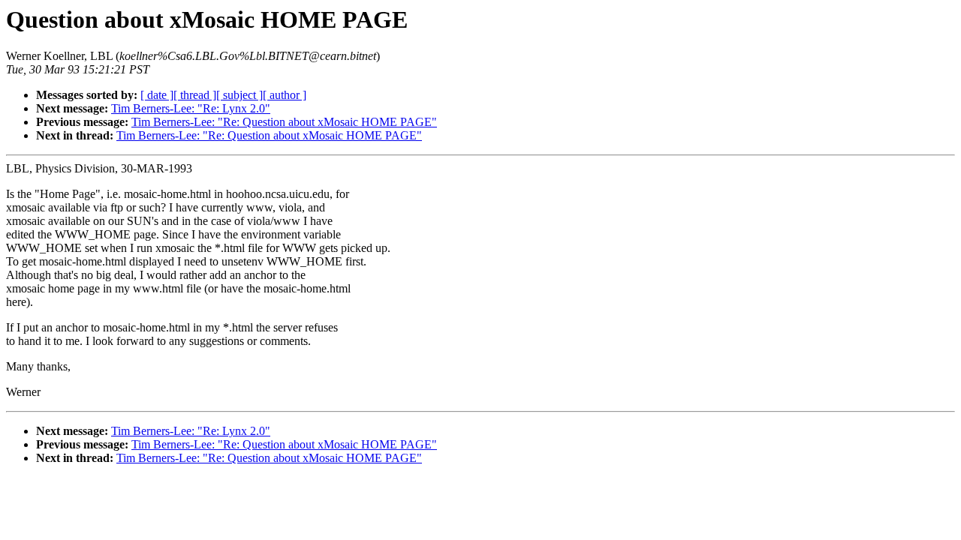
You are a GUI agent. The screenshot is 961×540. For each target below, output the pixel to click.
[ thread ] (194, 94)
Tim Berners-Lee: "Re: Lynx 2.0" (190, 108)
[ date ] (156, 94)
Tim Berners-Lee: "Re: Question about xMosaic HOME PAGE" (284, 122)
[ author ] (284, 94)
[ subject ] (239, 94)
